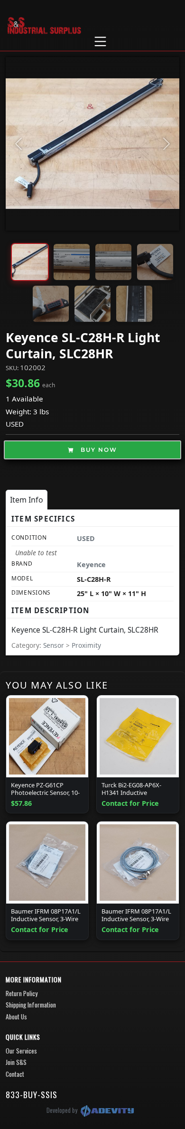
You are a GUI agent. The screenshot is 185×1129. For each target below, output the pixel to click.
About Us (16, 1016)
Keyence (91, 564)
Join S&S (16, 1062)
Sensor (54, 645)
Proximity (86, 645)
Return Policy (21, 993)
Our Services (21, 1050)
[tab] (26, 500)
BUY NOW (97, 449)
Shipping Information (31, 1004)
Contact (15, 1074)
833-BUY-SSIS (31, 1094)
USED (15, 424)
